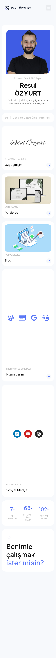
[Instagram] (39, 434)
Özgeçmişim (14, 165)
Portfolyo (11, 213)
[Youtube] (28, 434)
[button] (48, 7)
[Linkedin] (17, 434)
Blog (8, 260)
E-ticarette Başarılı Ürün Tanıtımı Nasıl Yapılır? (32, 117)
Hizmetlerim (15, 374)
